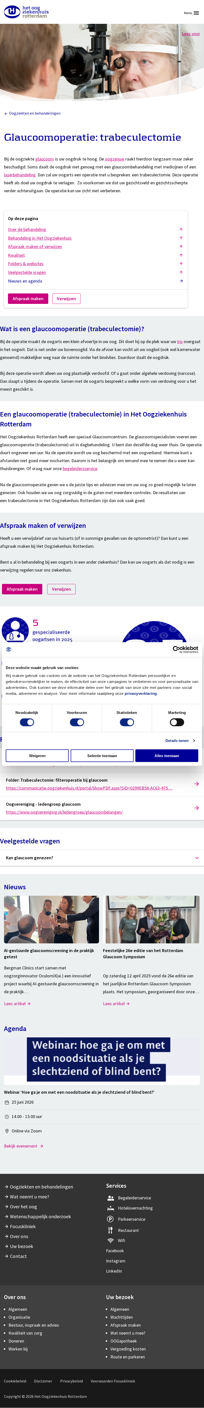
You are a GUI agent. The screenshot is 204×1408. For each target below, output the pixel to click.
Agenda (15, 1028)
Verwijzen (66, 298)
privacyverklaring (141, 693)
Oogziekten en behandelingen (34, 113)
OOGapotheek (123, 1341)
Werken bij (18, 1349)
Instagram (115, 1261)
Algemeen (17, 1309)
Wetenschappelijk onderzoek (40, 1216)
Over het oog (23, 1206)
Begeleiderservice (134, 1198)
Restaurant (128, 1230)
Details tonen (177, 740)
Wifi (121, 1240)
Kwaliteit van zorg (25, 1333)
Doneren (16, 1341)
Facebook (115, 1250)
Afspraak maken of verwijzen (35, 246)
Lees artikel (15, 1003)
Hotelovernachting (135, 1208)
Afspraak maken (28, 298)
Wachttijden (121, 1317)
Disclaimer (43, 1380)
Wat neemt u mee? (29, 1196)
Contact (18, 1256)
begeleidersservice (80, 468)
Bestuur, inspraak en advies (33, 1325)
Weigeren (37, 755)
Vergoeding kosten (128, 1349)
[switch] (77, 722)
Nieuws (15, 886)
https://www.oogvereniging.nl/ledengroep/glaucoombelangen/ (64, 812)
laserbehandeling (20, 175)
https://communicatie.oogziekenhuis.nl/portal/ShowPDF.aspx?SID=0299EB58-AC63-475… (89, 788)
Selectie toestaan (102, 755)
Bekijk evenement (21, 1146)
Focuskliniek (23, 1226)
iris (180, 341)
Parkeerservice (131, 1219)
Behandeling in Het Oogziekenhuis (40, 238)
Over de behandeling (27, 229)
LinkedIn (114, 1271)
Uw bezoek (21, 1246)
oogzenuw (114, 159)
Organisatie (19, 1317)
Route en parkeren (127, 1357)
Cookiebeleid (15, 1380)
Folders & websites (26, 263)
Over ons (19, 1236)
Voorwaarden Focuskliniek (113, 1380)
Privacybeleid (71, 1380)
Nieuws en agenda (25, 281)
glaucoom (44, 159)
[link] (102, 784)
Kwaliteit (16, 255)
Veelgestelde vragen (27, 272)
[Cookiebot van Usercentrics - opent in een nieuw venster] (176, 649)
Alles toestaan (166, 755)
